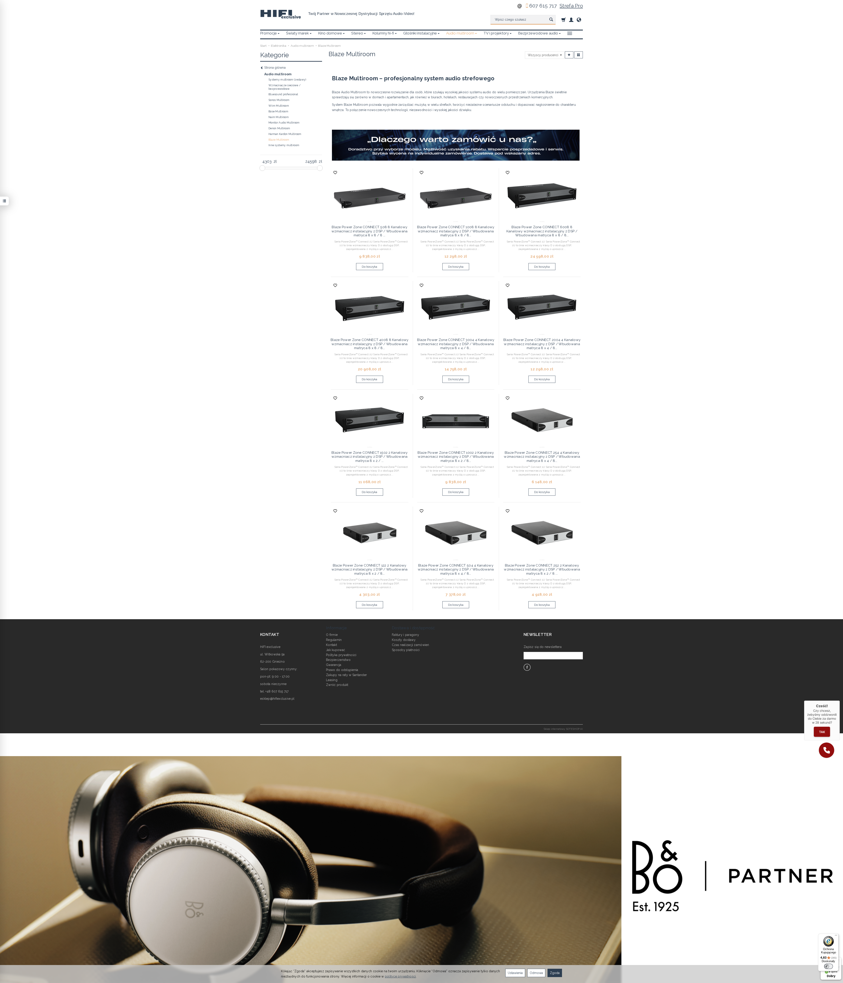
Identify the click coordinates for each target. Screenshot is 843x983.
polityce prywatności (400, 976)
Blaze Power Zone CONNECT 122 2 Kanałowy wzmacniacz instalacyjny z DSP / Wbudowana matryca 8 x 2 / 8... (369, 569)
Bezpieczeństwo (338, 660)
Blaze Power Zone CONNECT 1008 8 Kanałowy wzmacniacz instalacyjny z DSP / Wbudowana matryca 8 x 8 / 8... (455, 231)
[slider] (262, 168)
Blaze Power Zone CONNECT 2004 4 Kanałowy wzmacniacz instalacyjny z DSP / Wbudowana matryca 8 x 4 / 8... (541, 344)
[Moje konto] (571, 19)
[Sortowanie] (569, 55)
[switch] (828, 966)
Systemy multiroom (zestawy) (287, 79)
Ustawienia (515, 973)
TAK (822, 732)
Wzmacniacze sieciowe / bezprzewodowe (284, 87)
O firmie (332, 635)
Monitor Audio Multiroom (283, 122)
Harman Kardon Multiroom (284, 134)
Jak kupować (335, 650)
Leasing (331, 680)
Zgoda (555, 973)
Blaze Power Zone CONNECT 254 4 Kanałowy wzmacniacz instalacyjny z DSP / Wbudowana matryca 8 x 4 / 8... (542, 457)
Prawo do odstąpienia (342, 670)
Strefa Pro (571, 6)
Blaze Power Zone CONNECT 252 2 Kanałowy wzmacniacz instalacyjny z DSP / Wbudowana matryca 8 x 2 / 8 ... (542, 569)
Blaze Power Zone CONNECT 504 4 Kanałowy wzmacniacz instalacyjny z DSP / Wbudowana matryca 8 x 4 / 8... (456, 569)
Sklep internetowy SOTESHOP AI (563, 728)
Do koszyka (369, 266)
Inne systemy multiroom (283, 145)
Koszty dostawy (404, 640)
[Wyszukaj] (551, 20)
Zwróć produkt (337, 685)
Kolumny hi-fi (383, 33)
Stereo (357, 33)
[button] (826, 750)
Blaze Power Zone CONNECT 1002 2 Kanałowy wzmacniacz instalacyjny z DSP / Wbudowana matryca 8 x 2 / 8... (456, 457)
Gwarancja (333, 665)
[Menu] (836, 936)
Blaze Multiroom (278, 139)
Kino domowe (330, 33)
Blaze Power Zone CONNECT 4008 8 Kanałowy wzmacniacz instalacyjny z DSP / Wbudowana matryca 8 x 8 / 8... (369, 344)
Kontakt (331, 645)
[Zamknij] (840, 701)
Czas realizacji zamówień (410, 645)
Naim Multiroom (278, 117)
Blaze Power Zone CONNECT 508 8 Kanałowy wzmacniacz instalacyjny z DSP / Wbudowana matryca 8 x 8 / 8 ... (369, 231)
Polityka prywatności (341, 655)
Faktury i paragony (405, 635)
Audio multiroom (460, 33)
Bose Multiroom (278, 111)
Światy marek (297, 33)
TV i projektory (496, 33)
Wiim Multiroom (278, 105)
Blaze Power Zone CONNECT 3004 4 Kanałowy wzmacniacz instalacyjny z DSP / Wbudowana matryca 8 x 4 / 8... (455, 344)
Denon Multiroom (279, 128)
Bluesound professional (283, 94)
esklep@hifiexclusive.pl (277, 698)
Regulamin (334, 640)
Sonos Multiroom (278, 100)
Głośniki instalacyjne (420, 33)
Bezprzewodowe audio (538, 33)
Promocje (268, 33)
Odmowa (536, 973)
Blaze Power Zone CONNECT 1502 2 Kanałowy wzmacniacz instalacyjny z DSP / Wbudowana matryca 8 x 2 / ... (369, 457)
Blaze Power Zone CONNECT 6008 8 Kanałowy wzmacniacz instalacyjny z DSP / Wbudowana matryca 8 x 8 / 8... (542, 231)
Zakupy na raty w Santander (346, 675)
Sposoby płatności (406, 650)
